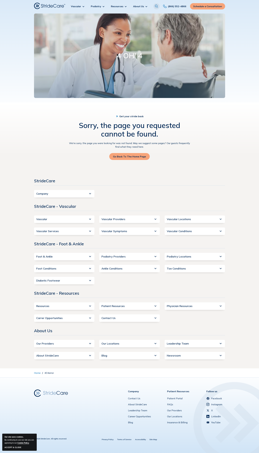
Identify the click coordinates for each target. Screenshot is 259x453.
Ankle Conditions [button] (111, 268)
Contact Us (134, 399)
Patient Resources (178, 391)
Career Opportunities (139, 417)
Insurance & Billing (177, 423)
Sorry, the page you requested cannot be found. (129, 129)
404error (49, 372)
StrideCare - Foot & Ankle (59, 243)
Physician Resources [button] (179, 306)
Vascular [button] (76, 6)
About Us (43, 330)
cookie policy (23, 443)
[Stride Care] (51, 392)
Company (133, 391)
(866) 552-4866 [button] (177, 7)
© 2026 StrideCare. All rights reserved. (50, 439)
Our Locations (174, 417)
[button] (156, 6)
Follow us (211, 391)
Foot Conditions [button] (46, 268)
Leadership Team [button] (178, 343)
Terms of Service (124, 439)
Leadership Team (137, 411)
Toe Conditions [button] (176, 268)
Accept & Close (12, 447)
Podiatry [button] (96, 6)
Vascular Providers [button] (113, 219)
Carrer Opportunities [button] (49, 318)
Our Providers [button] (45, 343)
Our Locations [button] (110, 343)
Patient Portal (175, 399)
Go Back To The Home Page (129, 157)
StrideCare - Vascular (55, 206)
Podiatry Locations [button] (179, 256)
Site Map (153, 439)
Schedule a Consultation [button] (207, 7)
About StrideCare (137, 405)
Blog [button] (104, 355)
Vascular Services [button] (47, 231)
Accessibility (140, 439)
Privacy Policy (107, 439)
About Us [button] (138, 6)
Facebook (216, 398)
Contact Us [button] (108, 318)
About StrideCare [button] (47, 355)
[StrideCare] (49, 5)
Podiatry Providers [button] (113, 256)
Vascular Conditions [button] (179, 231)
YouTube (215, 422)
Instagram (216, 404)
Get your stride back (131, 116)
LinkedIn (216, 416)
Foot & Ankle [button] (44, 256)
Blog (130, 423)
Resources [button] (117, 6)
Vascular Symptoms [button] (114, 231)
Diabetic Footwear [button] (48, 280)
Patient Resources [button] (113, 306)
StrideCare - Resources (56, 293)
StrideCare (44, 180)
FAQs (170, 405)
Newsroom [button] (174, 355)
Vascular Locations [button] (179, 219)
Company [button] (42, 193)
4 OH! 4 (129, 55)
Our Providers (174, 411)
